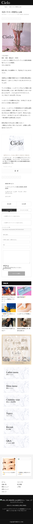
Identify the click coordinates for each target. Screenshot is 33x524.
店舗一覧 (4, 484)
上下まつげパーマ (23, 472)
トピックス (20, 482)
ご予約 (19, 487)
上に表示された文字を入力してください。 (12, 267)
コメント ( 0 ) (9, 210)
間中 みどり (11, 183)
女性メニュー (5, 489)
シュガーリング (11, 14)
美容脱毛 (21, 14)
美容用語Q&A (26, 14)
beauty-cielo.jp (7, 166)
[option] (9, 466)
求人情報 (19, 484)
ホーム (3, 482)
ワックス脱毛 (16, 14)
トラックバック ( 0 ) (24, 210)
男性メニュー (5, 487)
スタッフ (4, 491)
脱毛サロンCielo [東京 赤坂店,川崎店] (16, 155)
